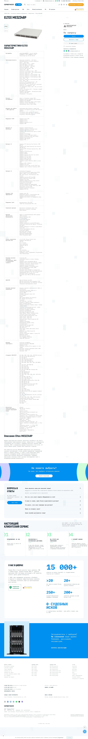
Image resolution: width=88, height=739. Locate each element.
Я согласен (69, 737)
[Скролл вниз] (3, 735)
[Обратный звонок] (84, 731)
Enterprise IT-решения (78, 678)
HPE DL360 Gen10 (54, 675)
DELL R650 (34, 673)
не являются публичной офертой (18, 715)
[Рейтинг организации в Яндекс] (79, 9)
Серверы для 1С (8, 670)
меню (19, 4)
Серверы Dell (35, 664)
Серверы (6, 9)
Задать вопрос (74, 43)
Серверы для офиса (8, 672)
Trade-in (74, 673)
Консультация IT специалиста (76, 4)
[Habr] (10, 701)
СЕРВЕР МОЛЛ (41, 723)
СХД (23, 9)
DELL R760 (34, 666)
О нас (73, 664)
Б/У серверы (7, 675)
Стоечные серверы (8, 667)
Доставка (74, 669)
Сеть (28, 9)
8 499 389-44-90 (8, 687)
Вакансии (74, 670)
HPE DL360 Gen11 (54, 669)
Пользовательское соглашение (77, 715)
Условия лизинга (76, 677)
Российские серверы (9, 666)
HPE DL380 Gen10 (54, 673)
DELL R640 (34, 675)
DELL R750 (34, 667)
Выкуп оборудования (77, 675)
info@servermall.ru (49, 0)
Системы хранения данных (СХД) (12, 673)
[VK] (8, 701)
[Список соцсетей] (84, 727)
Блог (73, 672)
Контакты (74, 666)
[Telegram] (57, 0)
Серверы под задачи (9, 677)
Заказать (74, 36)
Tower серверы (7, 669)
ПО (45, 9)
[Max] (59, 0)
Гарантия (74, 667)
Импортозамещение (37, 9)
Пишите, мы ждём (49, 687)
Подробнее (60, 737)
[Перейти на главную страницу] (9, 4)
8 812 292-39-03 (8, 689)
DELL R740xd (35, 670)
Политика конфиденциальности (77, 714)
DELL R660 (34, 672)
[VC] (5, 701)
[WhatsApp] (55, 0)
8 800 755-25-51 (66, 0)
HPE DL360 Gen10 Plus (55, 672)
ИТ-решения (52, 9)
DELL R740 (34, 669)
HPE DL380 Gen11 (54, 667)
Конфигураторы (15, 9)
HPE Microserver (54, 666)
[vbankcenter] (14, 587)
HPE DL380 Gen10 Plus (55, 670)
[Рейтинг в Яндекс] (27, 587)
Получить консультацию (44, 475)
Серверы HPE (53, 664)
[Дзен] (19, 701)
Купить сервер (7, 664)
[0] (59, 4)
